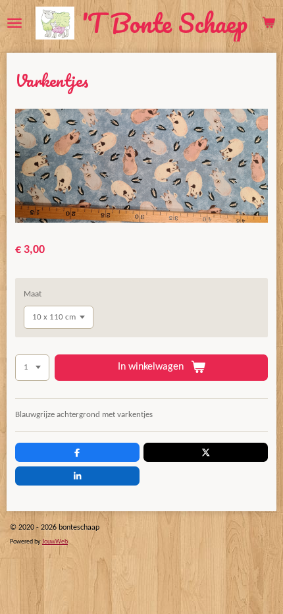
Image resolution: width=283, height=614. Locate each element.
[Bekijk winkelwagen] (268, 23)
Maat (32, 294)
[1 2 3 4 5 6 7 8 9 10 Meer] (32, 367)
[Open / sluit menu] (14, 23)
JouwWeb (55, 541)
